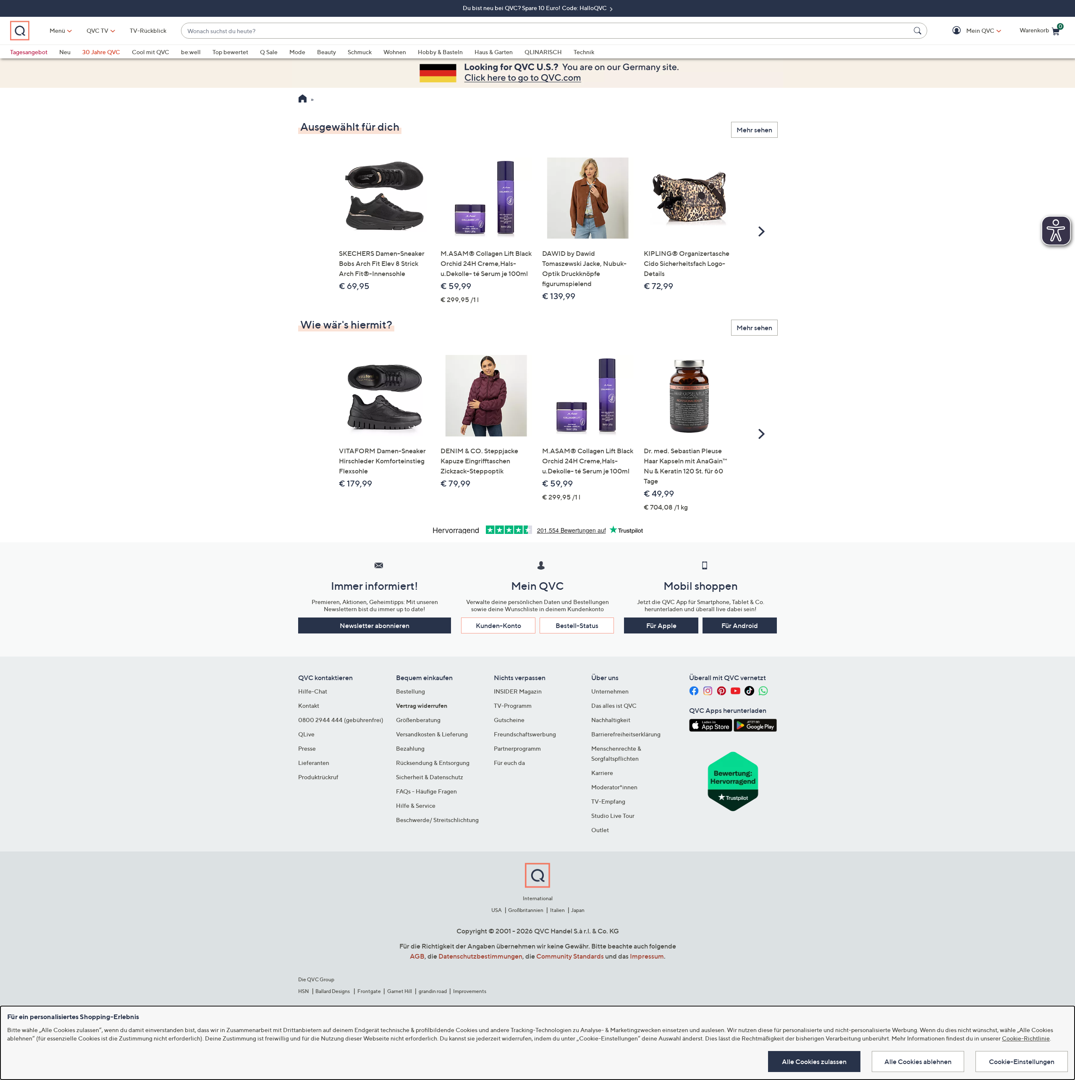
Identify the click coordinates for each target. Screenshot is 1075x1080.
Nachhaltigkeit (610, 719)
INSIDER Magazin (518, 691)
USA (496, 910)
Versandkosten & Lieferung (432, 734)
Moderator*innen (614, 787)
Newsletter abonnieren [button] (374, 625)
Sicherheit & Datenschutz (429, 776)
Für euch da (509, 762)
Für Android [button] (739, 625)
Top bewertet (230, 51)
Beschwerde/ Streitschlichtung (437, 819)
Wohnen (394, 51)
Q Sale (269, 51)
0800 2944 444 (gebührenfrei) (340, 719)
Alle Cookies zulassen (814, 1061)
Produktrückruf (318, 776)
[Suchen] (919, 30)
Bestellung (410, 691)
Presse (307, 748)
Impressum (647, 956)
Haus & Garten (494, 51)
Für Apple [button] (661, 625)
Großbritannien (525, 910)
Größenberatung (418, 719)
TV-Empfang (608, 801)
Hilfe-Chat (312, 691)
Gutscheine (509, 719)
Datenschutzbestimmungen (480, 956)
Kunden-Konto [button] (498, 625)
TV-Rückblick (148, 30)
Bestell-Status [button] (577, 625)
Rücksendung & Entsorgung (432, 762)
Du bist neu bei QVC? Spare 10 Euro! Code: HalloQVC (535, 7)
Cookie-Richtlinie (1026, 1038)
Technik (584, 51)
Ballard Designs (333, 991)
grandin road (433, 991)
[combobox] (545, 31)
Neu (65, 51)
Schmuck (360, 51)
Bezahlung (410, 748)
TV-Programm (513, 705)
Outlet (600, 829)
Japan (578, 910)
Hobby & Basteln (440, 51)
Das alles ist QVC (614, 705)
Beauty (326, 51)
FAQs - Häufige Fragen (426, 791)
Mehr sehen (754, 130)
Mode (297, 51)
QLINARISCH (543, 51)
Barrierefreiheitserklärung (626, 734)
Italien (557, 910)
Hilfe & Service (415, 805)
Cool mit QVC (150, 51)
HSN (303, 991)
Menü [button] (57, 30)
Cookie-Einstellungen (1021, 1061)
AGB (417, 956)
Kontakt (308, 705)
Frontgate (369, 991)
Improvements (469, 991)
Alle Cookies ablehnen (918, 1061)
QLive (306, 734)
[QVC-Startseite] (303, 100)
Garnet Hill (399, 991)
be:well (191, 51)
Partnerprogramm (517, 748)
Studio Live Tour (613, 815)
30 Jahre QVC (101, 51)
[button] (968, 30)
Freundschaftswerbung (525, 734)
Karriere (602, 772)
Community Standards (570, 956)
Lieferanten (313, 762)
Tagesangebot (28, 51)
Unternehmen (610, 691)
